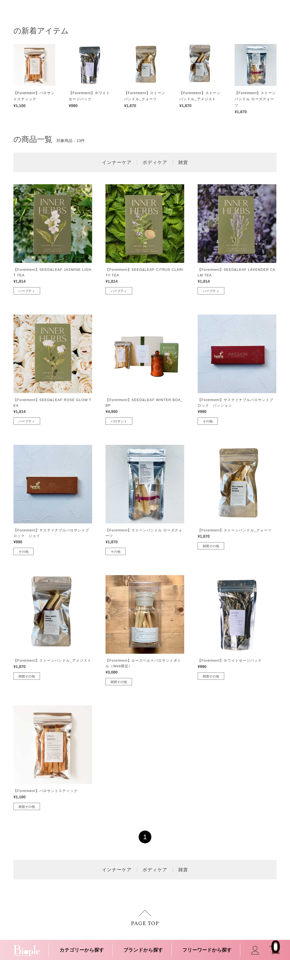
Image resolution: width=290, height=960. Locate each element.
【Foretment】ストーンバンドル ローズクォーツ (255, 99)
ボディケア (155, 162)
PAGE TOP (145, 923)
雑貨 (183, 162)
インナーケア (117, 162)
